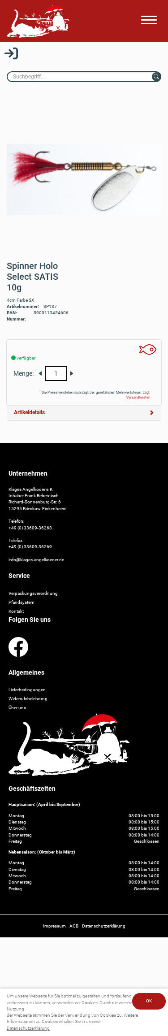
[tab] (84, 412)
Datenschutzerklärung (28, 1028)
